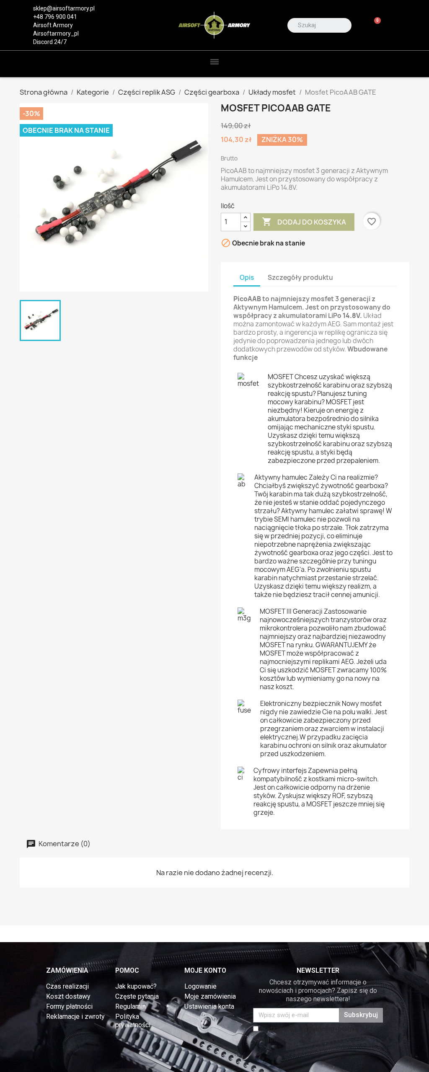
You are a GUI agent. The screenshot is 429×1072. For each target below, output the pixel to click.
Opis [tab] (247, 277)
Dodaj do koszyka (304, 222)
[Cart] (374, 25)
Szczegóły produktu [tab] (300, 277)
